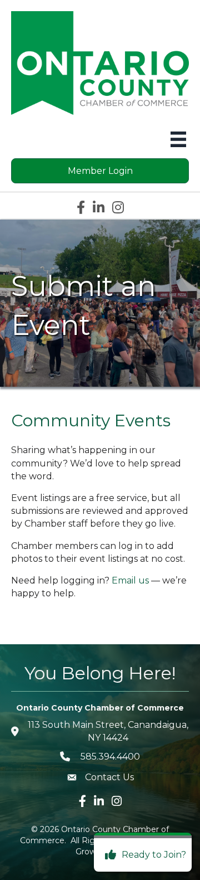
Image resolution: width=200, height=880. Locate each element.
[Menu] (178, 139)
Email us (130, 580)
